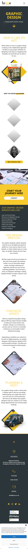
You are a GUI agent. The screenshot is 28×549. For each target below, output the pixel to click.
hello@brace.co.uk (14, 495)
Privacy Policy (16, 547)
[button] (26, 525)
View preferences (14, 544)
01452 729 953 (14, 480)
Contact (14, 198)
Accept (14, 536)
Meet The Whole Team (14, 162)
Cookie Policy (10, 547)
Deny (14, 540)
